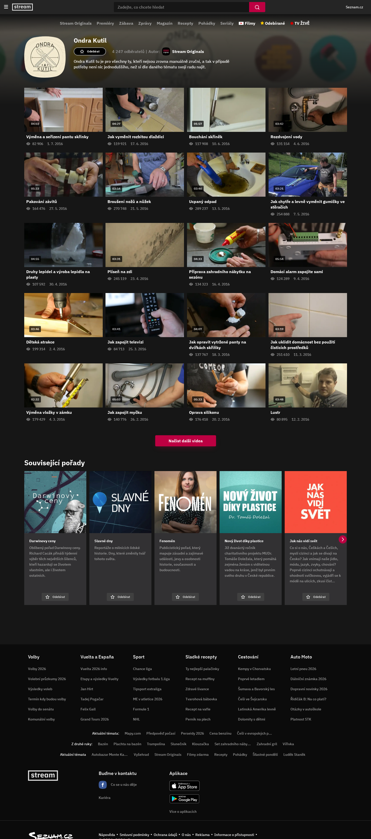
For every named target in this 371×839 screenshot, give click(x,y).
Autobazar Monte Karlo (110, 754)
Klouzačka (200, 744)
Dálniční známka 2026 (308, 679)
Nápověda (107, 834)
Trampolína (156, 744)
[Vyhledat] (257, 7)
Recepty (185, 23)
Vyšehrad (141, 754)
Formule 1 (141, 709)
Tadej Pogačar (92, 699)
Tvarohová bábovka (201, 699)
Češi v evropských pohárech (259, 733)
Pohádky (206, 23)
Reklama (202, 834)
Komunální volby (41, 719)
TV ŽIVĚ (302, 23)
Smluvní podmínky (134, 834)
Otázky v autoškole (305, 709)
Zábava (126, 23)
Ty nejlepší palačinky (202, 669)
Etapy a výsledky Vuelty (99, 679)
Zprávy (145, 23)
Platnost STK (300, 719)
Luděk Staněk (294, 754)
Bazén (103, 744)
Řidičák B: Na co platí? (308, 699)
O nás (186, 834)
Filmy (250, 23)
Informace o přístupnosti (234, 834)
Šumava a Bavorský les (256, 689)
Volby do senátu (41, 709)
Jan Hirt (87, 689)
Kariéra (105, 797)
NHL (136, 719)
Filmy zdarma (198, 754)
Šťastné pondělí (265, 754)
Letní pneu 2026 (303, 669)
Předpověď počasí (160, 733)
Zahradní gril (267, 744)
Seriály (227, 23)
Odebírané (275, 23)
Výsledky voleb (40, 689)
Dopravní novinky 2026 (308, 689)
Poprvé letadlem (251, 679)
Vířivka (288, 744)
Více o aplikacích (183, 811)
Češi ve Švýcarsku (252, 699)
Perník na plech (198, 719)
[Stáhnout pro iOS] (184, 786)
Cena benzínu (220, 733)
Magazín (165, 23)
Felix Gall (88, 709)
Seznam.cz (354, 7)
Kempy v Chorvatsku (254, 669)
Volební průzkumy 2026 (47, 679)
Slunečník (179, 744)
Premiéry (105, 23)
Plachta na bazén (127, 744)
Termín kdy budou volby (47, 699)
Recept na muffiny (200, 679)
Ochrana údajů (165, 834)
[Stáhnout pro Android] (184, 798)
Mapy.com (133, 733)
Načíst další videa (186, 440)
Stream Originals (76, 23)
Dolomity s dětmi (251, 719)
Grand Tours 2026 (95, 719)
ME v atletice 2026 (147, 699)
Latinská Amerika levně (257, 709)
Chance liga (142, 669)
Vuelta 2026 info (94, 669)
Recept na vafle (198, 709)
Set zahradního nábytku (234, 744)
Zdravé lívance (197, 689)
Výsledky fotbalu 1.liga (151, 679)
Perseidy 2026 (192, 733)
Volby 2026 (37, 669)
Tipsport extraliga (147, 689)
